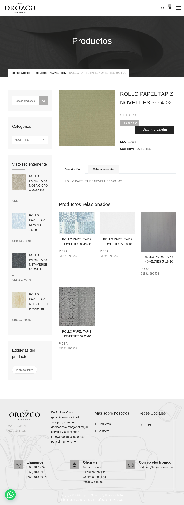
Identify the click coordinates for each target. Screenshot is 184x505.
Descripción (72, 169)
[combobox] (30, 140)
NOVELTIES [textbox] (29, 139)
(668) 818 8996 (36, 476)
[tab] (72, 169)
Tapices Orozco (90, 495)
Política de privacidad (109, 499)
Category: (127, 148)
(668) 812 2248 (36, 467)
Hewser (109, 495)
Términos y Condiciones (76, 499)
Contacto (103, 430)
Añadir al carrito (154, 130)
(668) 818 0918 (36, 472)
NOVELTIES (142, 148)
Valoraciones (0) (103, 169)
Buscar (43, 100)
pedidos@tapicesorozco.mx (157, 467)
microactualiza (24, 369)
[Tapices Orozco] (20, 8)
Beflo (120, 495)
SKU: (123, 141)
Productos (104, 423)
